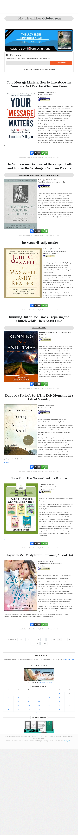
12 (18, 702)
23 (59, 706)
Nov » (41, 713)
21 (64, 639)
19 (54, 639)
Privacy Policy (68, 741)
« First (22, 639)
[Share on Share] (32, 153)
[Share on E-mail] (39, 153)
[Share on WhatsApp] (42, 153)
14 (39, 702)
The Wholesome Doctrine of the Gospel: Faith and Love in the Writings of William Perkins (39, 166)
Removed (27, 157)
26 (18, 710)
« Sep (37, 713)
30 (59, 710)
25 (8, 710)
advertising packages (45, 682)
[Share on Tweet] (35, 153)
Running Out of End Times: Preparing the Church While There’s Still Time (39, 319)
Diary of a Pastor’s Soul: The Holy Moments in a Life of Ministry (39, 397)
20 (29, 706)
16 (59, 702)
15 (49, 702)
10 (38, 639)
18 (48, 639)
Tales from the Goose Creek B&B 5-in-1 (39, 478)
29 (49, 710)
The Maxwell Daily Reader (39, 243)
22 (69, 639)
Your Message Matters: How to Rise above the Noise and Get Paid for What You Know (39, 84)
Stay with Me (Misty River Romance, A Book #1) (39, 555)
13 (29, 702)
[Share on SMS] (46, 153)
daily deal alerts (69, 660)
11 (8, 702)
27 (29, 710)
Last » (44, 643)
